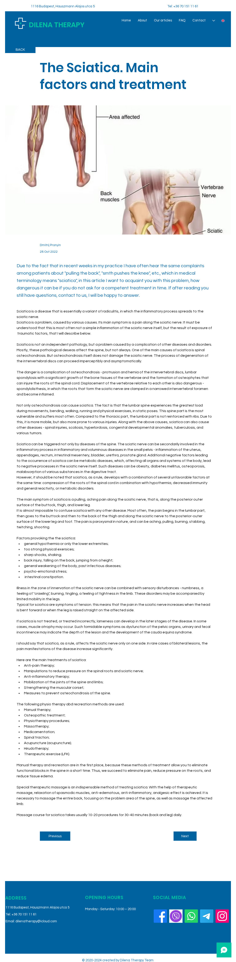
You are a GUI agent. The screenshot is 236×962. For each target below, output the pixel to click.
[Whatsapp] (191, 916)
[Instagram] (222, 916)
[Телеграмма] (206, 916)
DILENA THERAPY (57, 25)
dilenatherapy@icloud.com (36, 921)
